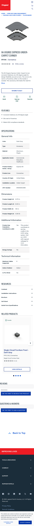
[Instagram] (9, 494)
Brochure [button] (4, 297)
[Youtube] (31, 494)
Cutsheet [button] (4, 289)
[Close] (32, 514)
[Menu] (32, 2)
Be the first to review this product (16, 394)
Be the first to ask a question (13, 410)
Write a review (19, 64)
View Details (17, 369)
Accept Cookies (25, 522)
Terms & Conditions (8, 509)
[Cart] (32, 5)
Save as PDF (17, 100)
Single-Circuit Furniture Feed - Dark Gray (16, 351)
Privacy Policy (6, 506)
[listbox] (17, 32)
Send (4, 99)
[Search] (32, 9)
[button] (32, 19)
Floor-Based (27, 15)
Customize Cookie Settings (8, 522)
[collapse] (31, 460)
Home (3, 13)
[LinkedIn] (14, 494)
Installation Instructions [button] (8, 293)
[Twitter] (25, 494)
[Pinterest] (20, 494)
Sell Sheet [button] (4, 301)
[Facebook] (3, 494)
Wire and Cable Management (16, 13)
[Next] (30, 343)
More (3, 83)
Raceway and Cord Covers (12, 15)
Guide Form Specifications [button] (9, 305)
